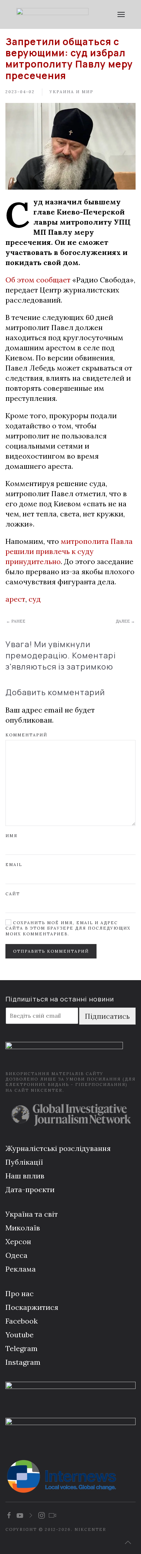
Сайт (12, 893)
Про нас (19, 1293)
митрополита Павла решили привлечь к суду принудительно (69, 551)
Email (13, 864)
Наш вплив (24, 1175)
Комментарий (26, 734)
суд (35, 598)
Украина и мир (71, 91)
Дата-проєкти (30, 1189)
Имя (11, 835)
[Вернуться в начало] (52, 14)
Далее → (125, 621)
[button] (121, 14)
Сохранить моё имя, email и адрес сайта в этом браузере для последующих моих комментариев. (68, 928)
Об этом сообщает (37, 279)
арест (15, 598)
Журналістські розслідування (58, 1148)
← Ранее (15, 621)
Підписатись (107, 1016)
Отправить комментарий (51, 951)
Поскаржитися (31, 1307)
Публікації (24, 1161)
